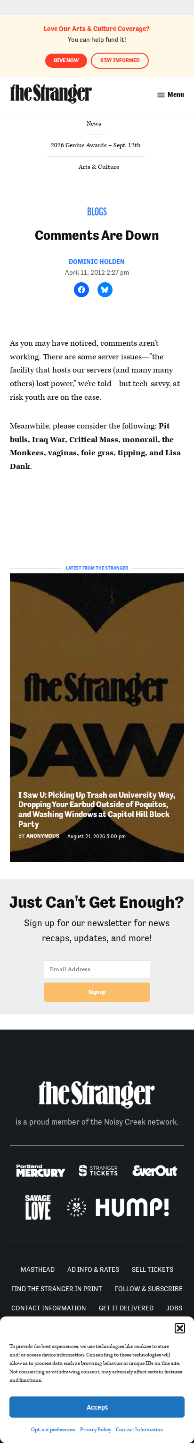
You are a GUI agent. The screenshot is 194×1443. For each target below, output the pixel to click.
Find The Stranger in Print (56, 1288)
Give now (66, 60)
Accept (97, 1407)
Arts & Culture (99, 167)
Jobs (174, 1308)
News (94, 123)
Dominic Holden (97, 261)
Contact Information (139, 1429)
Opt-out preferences (53, 1429)
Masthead (38, 1269)
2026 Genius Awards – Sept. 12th (96, 145)
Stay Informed (119, 60)
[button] (180, 1328)
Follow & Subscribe (149, 1288)
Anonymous (42, 836)
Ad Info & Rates (93, 1269)
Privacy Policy (95, 1429)
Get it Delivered (126, 1308)
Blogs (97, 212)
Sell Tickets (152, 1269)
